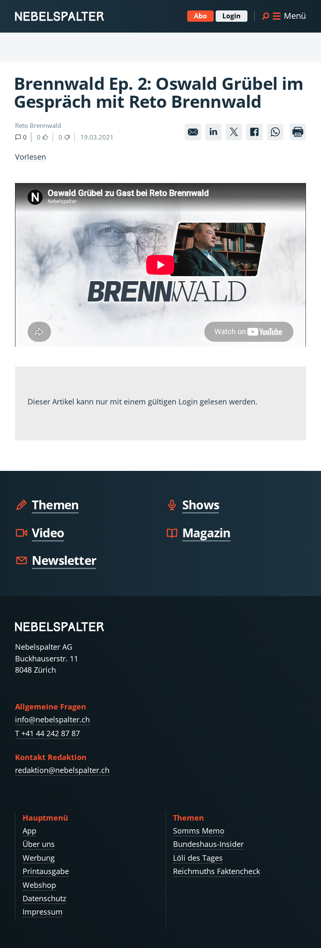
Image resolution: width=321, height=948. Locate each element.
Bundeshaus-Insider (208, 844)
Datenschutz (44, 898)
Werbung (39, 858)
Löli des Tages (198, 858)
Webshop (39, 885)
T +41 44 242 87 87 (47, 733)
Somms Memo (198, 831)
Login (231, 15)
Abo (200, 15)
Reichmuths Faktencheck (216, 871)
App (29, 831)
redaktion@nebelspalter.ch (62, 770)
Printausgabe (46, 871)
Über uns (39, 844)
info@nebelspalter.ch (52, 719)
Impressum (43, 912)
